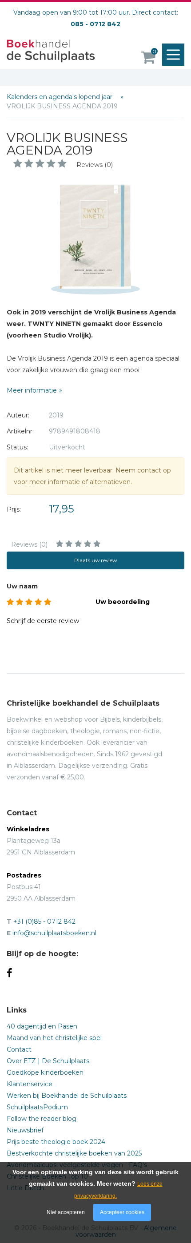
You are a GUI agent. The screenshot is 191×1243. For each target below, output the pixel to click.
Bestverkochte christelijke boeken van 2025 (74, 1153)
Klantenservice (29, 1084)
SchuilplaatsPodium (37, 1107)
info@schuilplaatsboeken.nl (54, 933)
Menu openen (173, 55)
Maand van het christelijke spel (54, 1038)
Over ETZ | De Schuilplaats (48, 1061)
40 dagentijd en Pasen (42, 1026)
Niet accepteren (66, 1212)
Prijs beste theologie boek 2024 (56, 1142)
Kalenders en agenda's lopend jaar (60, 97)
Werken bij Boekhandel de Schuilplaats (67, 1096)
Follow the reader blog (41, 1119)
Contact (19, 1049)
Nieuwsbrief (25, 1130)
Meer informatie (32, 390)
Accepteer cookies (122, 1212)
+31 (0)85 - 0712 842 (44, 921)
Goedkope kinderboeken (45, 1072)
